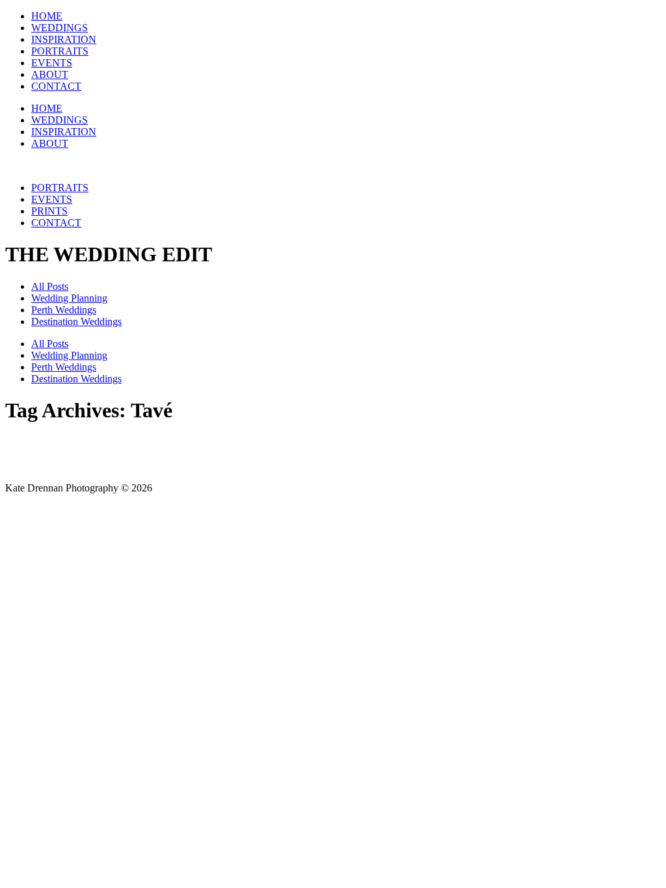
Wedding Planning (69, 298)
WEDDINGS (59, 27)
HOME (46, 15)
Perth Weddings (63, 309)
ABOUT (49, 74)
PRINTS (49, 210)
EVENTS (51, 62)
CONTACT (56, 86)
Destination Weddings (76, 321)
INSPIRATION (63, 39)
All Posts (49, 286)
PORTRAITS (59, 51)
